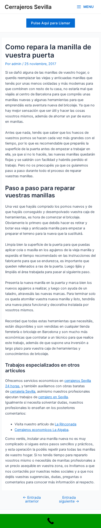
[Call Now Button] (50, 521)
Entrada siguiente (69, 499)
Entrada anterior (32, 499)
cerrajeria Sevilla (22, 391)
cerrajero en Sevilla (53, 397)
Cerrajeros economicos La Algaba (41, 430)
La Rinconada (65, 424)
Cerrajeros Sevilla (28, 7)
